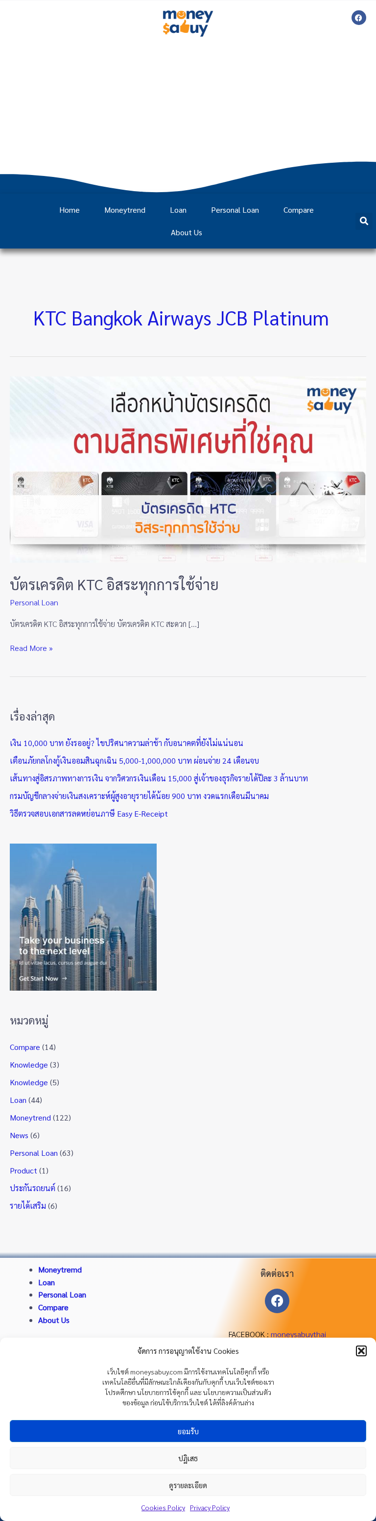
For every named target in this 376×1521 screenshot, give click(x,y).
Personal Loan (235, 209)
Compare (298, 209)
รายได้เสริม (28, 1205)
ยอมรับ (188, 1431)
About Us (186, 232)
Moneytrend (124, 209)
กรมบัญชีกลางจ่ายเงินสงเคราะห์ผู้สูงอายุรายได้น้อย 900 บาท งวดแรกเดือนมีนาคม (139, 796)
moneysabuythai (298, 1334)
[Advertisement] (188, 115)
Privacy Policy (210, 1507)
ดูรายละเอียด (188, 1485)
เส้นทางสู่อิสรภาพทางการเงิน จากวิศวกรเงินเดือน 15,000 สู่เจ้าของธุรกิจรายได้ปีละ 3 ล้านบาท (159, 778)
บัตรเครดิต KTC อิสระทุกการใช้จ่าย (114, 584)
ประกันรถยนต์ (32, 1188)
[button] (361, 1351)
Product (23, 1170)
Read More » (31, 647)
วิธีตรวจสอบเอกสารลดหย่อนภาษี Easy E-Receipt (89, 813)
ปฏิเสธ (188, 1458)
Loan (178, 209)
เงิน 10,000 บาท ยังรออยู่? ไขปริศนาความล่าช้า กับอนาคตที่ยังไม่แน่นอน (126, 743)
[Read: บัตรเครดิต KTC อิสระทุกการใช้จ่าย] (188, 468)
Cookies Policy (163, 1507)
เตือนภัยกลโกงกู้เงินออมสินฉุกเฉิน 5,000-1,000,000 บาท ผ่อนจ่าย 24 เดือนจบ (134, 760)
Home (69, 209)
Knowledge (29, 1064)
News (19, 1135)
